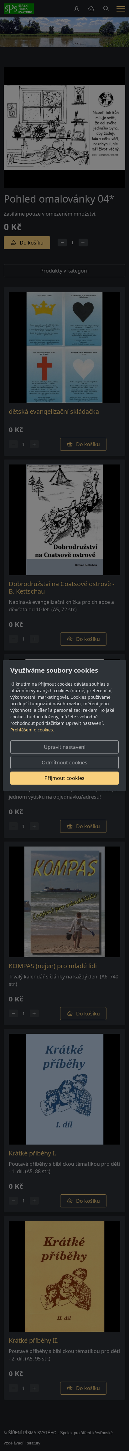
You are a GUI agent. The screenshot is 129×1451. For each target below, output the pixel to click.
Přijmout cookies (64, 778)
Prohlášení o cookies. (32, 730)
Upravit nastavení (64, 747)
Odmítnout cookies (64, 762)
